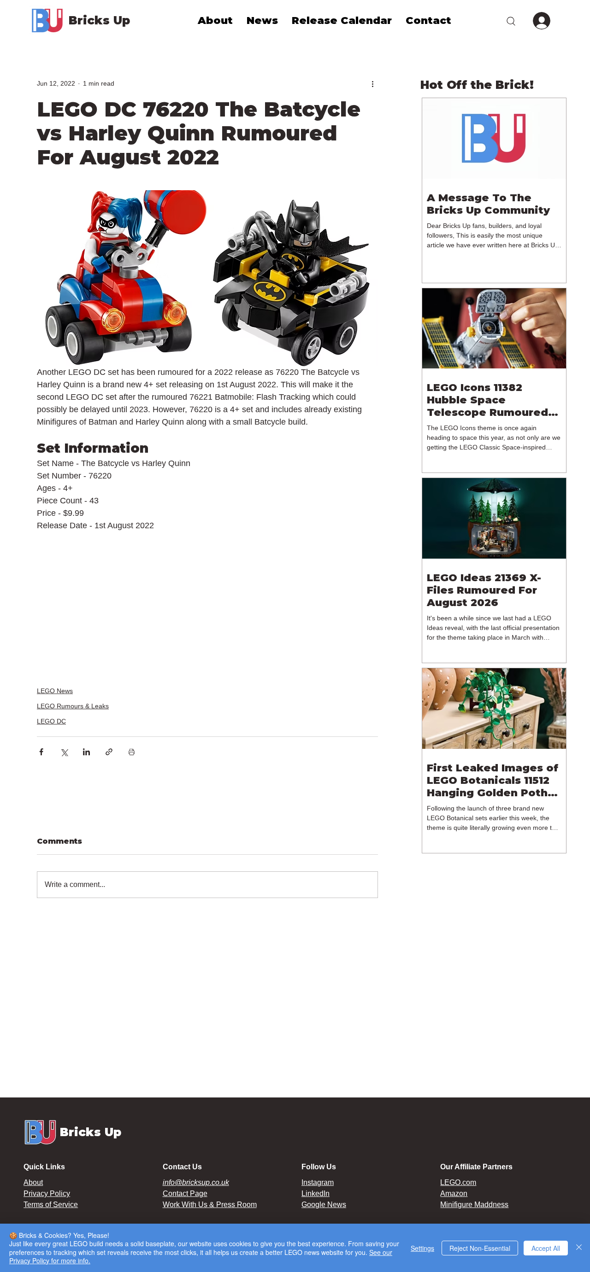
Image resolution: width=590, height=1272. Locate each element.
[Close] (578, 1248)
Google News (323, 1204)
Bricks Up (99, 20)
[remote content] (207, 597)
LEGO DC (51, 721)
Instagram (317, 1182)
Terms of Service (51, 1204)
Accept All (545, 1248)
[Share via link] (109, 751)
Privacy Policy (47, 1193)
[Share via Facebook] (41, 751)
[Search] (510, 20)
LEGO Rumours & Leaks (73, 706)
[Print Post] (131, 751)
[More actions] (372, 83)
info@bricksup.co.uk (196, 1182)
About (33, 1182)
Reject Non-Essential (479, 1248)
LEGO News (55, 690)
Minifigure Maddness (474, 1204)
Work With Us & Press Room (210, 1204)
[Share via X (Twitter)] (63, 751)
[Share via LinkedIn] (86, 751)
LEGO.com (458, 1182)
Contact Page (185, 1193)
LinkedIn (315, 1193)
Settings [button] (422, 1248)
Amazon (453, 1193)
